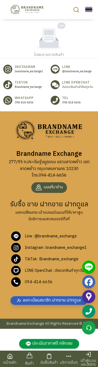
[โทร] (88, 311)
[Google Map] (88, 296)
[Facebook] (88, 281)
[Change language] (89, 9)
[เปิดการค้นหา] (76, 9)
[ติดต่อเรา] (89, 328)
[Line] (88, 267)
